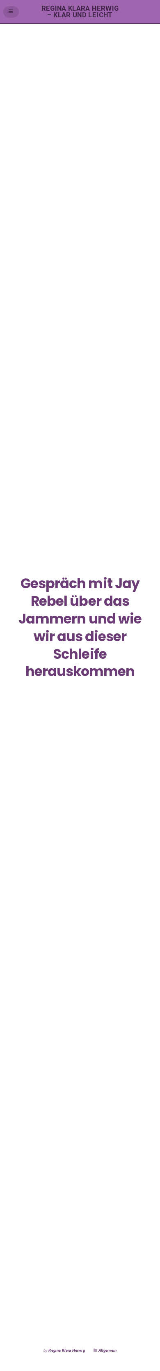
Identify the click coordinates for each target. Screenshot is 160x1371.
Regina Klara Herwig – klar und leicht (80, 11)
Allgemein (107, 1350)
